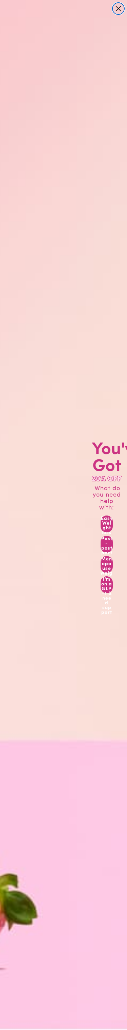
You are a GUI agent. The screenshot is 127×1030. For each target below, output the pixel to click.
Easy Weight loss (107, 524)
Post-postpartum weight (107, 544)
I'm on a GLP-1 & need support (106, 584)
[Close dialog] (118, 9)
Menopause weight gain (107, 564)
